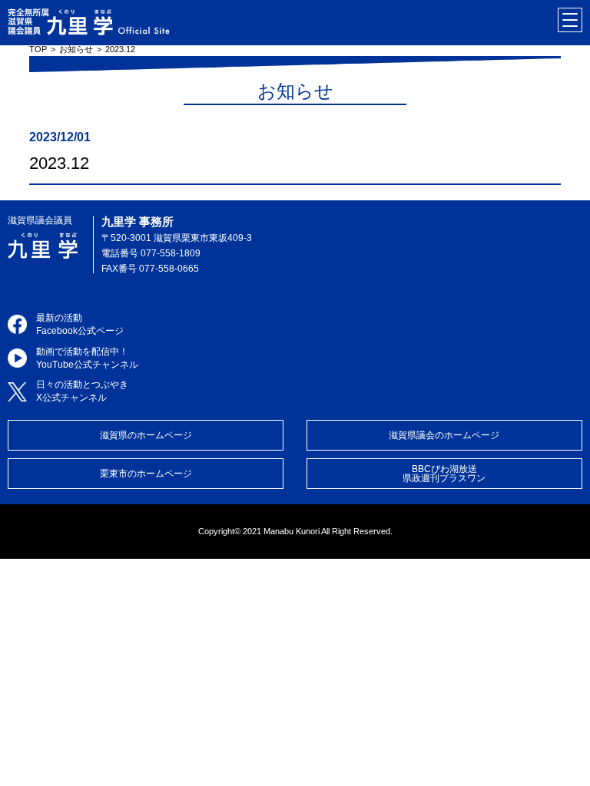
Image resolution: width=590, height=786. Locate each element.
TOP (38, 49)
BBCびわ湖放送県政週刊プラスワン (444, 474)
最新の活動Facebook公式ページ (80, 324)
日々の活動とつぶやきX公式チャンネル (82, 391)
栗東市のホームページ (146, 473)
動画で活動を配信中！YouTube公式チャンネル (87, 358)
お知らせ (76, 49)
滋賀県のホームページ (146, 435)
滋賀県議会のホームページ (444, 435)
